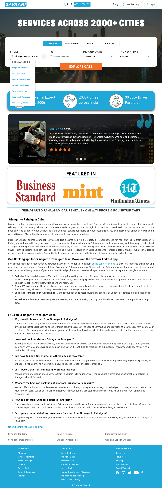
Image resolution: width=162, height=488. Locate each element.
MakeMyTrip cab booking (72, 476)
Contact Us (121, 453)
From (14, 51)
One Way (52, 43)
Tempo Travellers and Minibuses (75, 472)
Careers (21, 464)
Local (90, 43)
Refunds (21, 476)
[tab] (77, 159)
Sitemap (120, 461)
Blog (115, 4)
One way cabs (67, 461)
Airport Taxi (66, 468)
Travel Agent (121, 457)
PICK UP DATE (92, 51)
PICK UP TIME (129, 51)
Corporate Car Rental (70, 464)
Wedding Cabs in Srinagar (118, 440)
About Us (22, 453)
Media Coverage (25, 461)
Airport (109, 43)
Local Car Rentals (69, 453)
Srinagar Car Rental (18, 434)
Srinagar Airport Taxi (67, 440)
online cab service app (103, 263)
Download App (132, 4)
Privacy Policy (24, 468)
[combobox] (136, 56)
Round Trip (71, 43)
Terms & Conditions (26, 472)
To (51, 51)
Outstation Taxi (68, 457)
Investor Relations (26, 457)
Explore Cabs (81, 67)
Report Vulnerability (125, 468)
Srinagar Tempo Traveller (20, 440)
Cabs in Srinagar (65, 434)
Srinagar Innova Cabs (116, 434)
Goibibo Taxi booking (70, 480)
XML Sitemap (122, 464)
